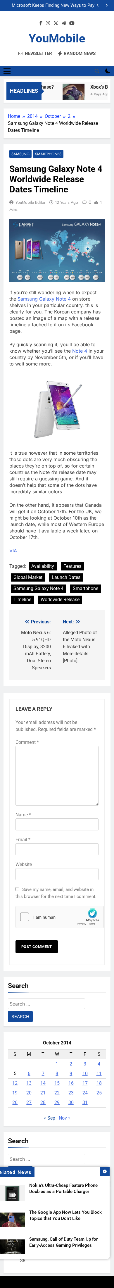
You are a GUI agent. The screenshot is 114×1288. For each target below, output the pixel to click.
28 (43, 1102)
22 (57, 1093)
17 (85, 1083)
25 (99, 1093)
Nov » (64, 1118)
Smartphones (48, 154)
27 (29, 1102)
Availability (42, 566)
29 (57, 1102)
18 (99, 1083)
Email (22, 839)
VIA (13, 551)
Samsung (20, 154)
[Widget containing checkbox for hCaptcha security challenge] (57, 917)
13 (29, 1083)
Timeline (22, 599)
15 (57, 1083)
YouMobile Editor (30, 202)
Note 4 (79, 351)
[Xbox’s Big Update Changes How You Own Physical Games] (71, 95)
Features (72, 566)
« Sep (49, 1118)
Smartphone (85, 588)
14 (43, 1083)
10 (85, 1073)
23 (71, 1093)
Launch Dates (66, 577)
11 (99, 1073)
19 (15, 1093)
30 (71, 1102)
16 (71, 1083)
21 (43, 1093)
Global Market (27, 577)
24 (85, 1093)
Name (23, 815)
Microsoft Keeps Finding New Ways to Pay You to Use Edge (53, 4)
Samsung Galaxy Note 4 (44, 299)
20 (29, 1093)
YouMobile (57, 38)
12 (15, 1083)
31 (85, 1102)
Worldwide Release (60, 599)
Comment (27, 742)
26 (15, 1102)
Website (23, 864)
